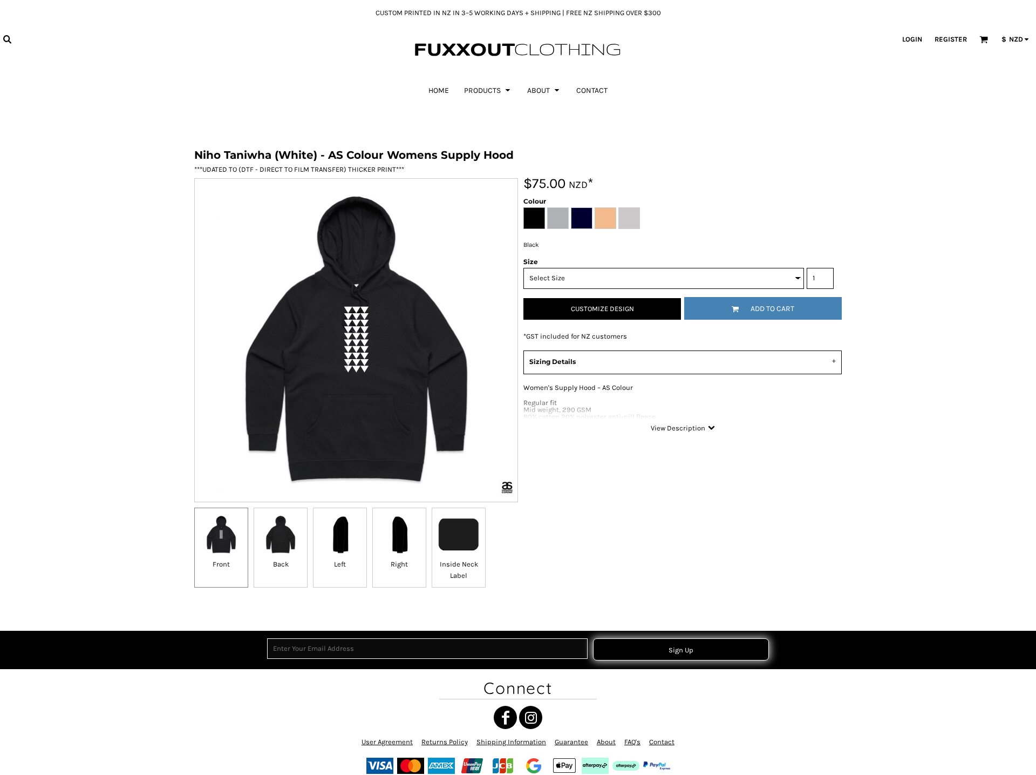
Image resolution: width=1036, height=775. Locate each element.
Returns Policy (444, 742)
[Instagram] (530, 717)
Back (281, 564)
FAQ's (632, 742)
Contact (661, 742)
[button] (7, 39)
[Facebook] (505, 717)
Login (912, 39)
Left (340, 564)
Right (399, 564)
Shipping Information (511, 742)
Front (221, 564)
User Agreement (387, 742)
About (606, 742)
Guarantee (571, 742)
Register (951, 39)
